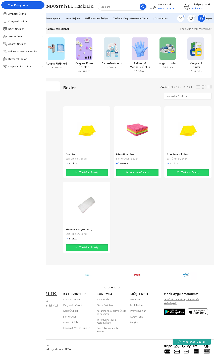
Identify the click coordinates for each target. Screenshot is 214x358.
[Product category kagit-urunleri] (168, 54)
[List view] (198, 87)
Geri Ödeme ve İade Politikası (107, 330)
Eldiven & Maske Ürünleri (76, 328)
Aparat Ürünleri (71, 322)
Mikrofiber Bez (125, 154)
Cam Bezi (71, 154)
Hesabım (135, 299)
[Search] (143, 7)
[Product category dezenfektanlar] (112, 54)
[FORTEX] (87, 275)
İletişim (134, 322)
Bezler (83, 158)
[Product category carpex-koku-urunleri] (84, 56)
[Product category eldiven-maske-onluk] (140, 56)
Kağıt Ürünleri (70, 310)
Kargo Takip (136, 316)
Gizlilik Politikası (105, 305)
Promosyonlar (138, 310)
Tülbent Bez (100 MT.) (79, 229)
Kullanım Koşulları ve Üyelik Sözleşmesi (111, 312)
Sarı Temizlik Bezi (178, 154)
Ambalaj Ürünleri (72, 299)
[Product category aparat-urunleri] (56, 54)
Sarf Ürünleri (72, 158)
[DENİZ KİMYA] (187, 275)
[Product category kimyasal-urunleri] (196, 56)
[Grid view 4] (209, 87)
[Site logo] (61, 6)
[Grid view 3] (203, 87)
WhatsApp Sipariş (88, 172)
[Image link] (174, 311)
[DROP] (137, 275)
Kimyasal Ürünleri (72, 305)
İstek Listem (136, 305)
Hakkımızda (103, 299)
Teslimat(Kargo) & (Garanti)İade (107, 321)
